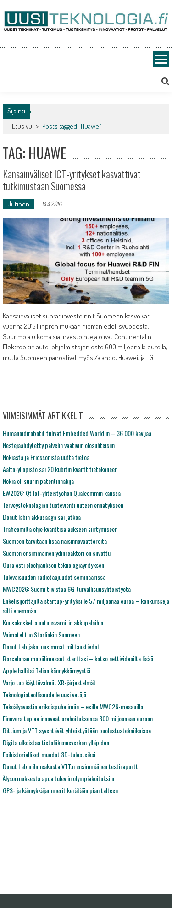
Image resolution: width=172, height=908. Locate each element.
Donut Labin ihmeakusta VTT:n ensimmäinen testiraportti (71, 766)
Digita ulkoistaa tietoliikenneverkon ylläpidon (56, 742)
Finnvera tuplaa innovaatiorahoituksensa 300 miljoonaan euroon (78, 718)
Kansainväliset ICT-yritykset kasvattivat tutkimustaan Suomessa (72, 179)
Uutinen (18, 204)
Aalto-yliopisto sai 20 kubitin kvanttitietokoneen (60, 469)
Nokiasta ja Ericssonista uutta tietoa (46, 457)
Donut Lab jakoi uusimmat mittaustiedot (51, 646)
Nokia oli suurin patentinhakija (38, 481)
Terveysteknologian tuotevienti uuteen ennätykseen (63, 505)
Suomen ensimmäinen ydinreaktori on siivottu (57, 553)
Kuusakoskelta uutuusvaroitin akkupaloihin (53, 622)
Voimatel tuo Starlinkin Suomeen (41, 634)
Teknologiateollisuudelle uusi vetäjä (44, 694)
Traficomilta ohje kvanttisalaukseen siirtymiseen (60, 529)
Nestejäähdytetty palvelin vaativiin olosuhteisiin (59, 445)
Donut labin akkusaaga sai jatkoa (42, 517)
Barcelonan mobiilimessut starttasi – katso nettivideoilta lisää (78, 658)
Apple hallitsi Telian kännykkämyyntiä (46, 670)
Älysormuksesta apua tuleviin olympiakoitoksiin (58, 778)
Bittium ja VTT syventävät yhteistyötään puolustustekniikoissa (77, 730)
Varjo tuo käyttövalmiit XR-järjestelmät (49, 682)
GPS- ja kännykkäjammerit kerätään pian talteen (60, 790)
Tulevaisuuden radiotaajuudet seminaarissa (54, 577)
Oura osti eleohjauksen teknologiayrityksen (53, 565)
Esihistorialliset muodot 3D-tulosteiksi (49, 754)
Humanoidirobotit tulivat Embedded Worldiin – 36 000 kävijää (77, 433)
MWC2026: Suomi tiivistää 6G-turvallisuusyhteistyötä (67, 589)
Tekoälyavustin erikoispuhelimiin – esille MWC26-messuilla (73, 706)
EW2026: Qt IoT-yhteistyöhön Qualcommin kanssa (62, 493)
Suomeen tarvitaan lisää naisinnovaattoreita (55, 541)
